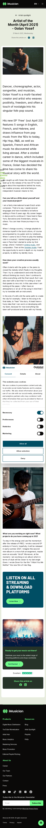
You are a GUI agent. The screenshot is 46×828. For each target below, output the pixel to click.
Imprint (19, 822)
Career (5, 766)
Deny (23, 458)
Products (7, 719)
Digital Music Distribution (11, 724)
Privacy (12, 822)
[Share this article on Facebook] (20, 684)
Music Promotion (9, 749)
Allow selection (23, 451)
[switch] (40, 419)
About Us (7, 760)
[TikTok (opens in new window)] (14, 791)
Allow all (23, 444)
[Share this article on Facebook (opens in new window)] (29, 37)
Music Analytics (8, 739)
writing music (29, 245)
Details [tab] (23, 374)
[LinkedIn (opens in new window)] (20, 791)
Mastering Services (10, 744)
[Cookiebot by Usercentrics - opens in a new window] (33, 367)
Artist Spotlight (30, 729)
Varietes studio (30, 247)
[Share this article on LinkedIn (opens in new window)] (33, 37)
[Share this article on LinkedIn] (25, 684)
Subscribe (36, 803)
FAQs (27, 739)
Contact (5, 781)
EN (35, 4)
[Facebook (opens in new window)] (4, 791)
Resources (29, 719)
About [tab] (37, 374)
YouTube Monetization (11, 729)
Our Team (6, 771)
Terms (5, 822)
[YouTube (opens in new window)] (9, 791)
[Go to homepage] (10, 3)
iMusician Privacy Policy (30, 808)
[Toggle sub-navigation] (42, 4)
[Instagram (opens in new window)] (25, 791)
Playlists (28, 734)
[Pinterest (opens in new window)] (30, 791)
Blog (26, 724)
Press (5, 786)
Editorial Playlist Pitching (11, 754)
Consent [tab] (8, 374)
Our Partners (7, 776)
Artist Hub (6, 734)
